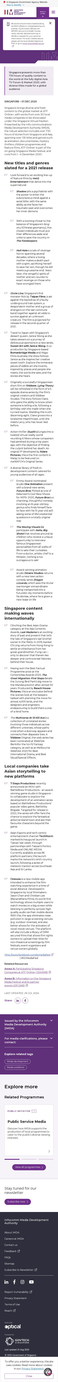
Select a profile (43, 12)
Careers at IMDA (14, 1238)
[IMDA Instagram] (22, 1282)
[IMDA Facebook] (14, 1282)
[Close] (50, 23)
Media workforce (15, 1067)
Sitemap (9, 1263)
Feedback (10, 1251)
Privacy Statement (15, 1298)
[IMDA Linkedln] (6, 1282)
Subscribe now (16, 1201)
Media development (17, 1061)
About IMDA (11, 1232)
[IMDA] (15, 12)
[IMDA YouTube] (31, 1282)
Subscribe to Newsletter (18, 1270)
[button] (18, 1001)
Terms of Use (12, 1304)
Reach (8, 1310)
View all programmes (27, 1167)
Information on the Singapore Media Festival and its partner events (27, 982)
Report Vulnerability (16, 1292)
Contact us (10, 1245)
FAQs (7, 1257)
